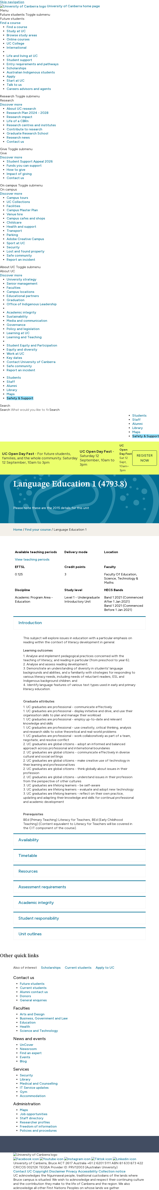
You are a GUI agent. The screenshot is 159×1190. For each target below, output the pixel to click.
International (16, 47)
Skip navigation (12, 2)
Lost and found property (26, 251)
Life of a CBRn (18, 121)
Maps (11, 394)
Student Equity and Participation (32, 345)
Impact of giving (19, 174)
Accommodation (33, 1096)
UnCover (26, 1045)
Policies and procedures (38, 1130)
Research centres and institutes (31, 125)
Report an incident (21, 260)
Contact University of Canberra (31, 362)
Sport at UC (16, 243)
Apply (11, 76)
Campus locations (20, 292)
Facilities (13, 206)
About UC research (21, 109)
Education (28, 1022)
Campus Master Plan (22, 210)
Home (17, 529)
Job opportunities (33, 1114)
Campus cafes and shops (26, 218)
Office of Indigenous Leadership (32, 304)
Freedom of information (38, 1126)
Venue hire (15, 214)
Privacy (71, 1171)
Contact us (15, 142)
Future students (32, 984)
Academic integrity (21, 312)
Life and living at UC (22, 56)
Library (12, 390)
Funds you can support (24, 165)
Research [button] (7, 96)
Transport (14, 231)
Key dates (14, 358)
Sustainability (17, 316)
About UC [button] (7, 267)
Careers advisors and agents (29, 89)
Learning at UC (18, 333)
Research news (18, 137)
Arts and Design (32, 1014)
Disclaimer (57, 1171)
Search (5, 410)
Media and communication (27, 321)
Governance (16, 325)
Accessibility (88, 1171)
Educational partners (23, 296)
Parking (12, 235)
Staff (11, 382)
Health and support (21, 227)
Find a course (10, 23)
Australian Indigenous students (31, 72)
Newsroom (28, 1049)
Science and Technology (39, 1031)
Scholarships (16, 68)
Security (13, 247)
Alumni (12, 386)
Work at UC (15, 354)
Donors (25, 996)
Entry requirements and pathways (33, 64)
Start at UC (15, 80)
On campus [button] (8, 185)
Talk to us (14, 85)
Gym (23, 1092)
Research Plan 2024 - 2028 (27, 113)
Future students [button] (12, 14)
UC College (15, 43)
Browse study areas (22, 35)
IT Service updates (34, 1088)
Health (25, 1027)
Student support (19, 60)
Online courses (18, 39)
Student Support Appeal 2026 (30, 161)
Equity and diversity (22, 349)
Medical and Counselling (39, 1083)
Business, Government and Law (44, 1018)
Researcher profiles (35, 1122)
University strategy (21, 279)
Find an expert (31, 1053)
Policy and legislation (23, 329)
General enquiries (33, 1000)
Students (14, 377)
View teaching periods (32, 559)
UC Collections (18, 202)
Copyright (40, 1171)
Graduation (15, 300)
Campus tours (17, 198)
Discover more (11, 104)
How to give (16, 170)
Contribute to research (24, 129)
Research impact (19, 117)
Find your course (38, 529)
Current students (78, 968)
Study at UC (16, 31)
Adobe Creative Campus (25, 239)
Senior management (22, 283)
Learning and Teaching (24, 337)
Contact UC (22, 1171)
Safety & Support (20, 398)
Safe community (19, 255)
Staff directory (31, 1118)
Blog (23, 1061)
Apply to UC (105, 968)
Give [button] (3, 149)
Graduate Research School (27, 133)
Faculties (13, 288)
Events (25, 1057)
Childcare (14, 222)
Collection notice (112, 1171)
